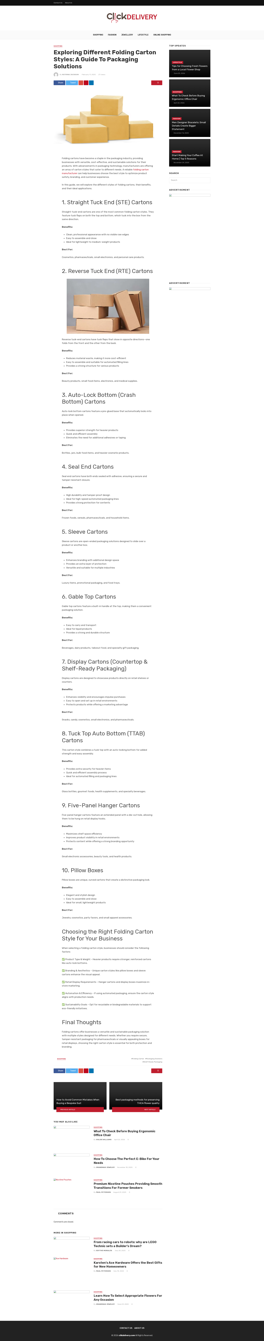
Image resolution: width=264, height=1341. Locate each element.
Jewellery (127, 35)
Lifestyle (143, 35)
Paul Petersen (103, 1192)
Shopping (98, 35)
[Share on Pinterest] (86, 82)
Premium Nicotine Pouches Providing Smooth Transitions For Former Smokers (128, 1185)
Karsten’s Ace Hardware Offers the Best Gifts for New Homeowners (128, 1264)
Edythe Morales (104, 1250)
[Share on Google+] (81, 82)
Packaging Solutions (154, 1059)
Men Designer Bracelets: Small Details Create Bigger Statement (189, 125)
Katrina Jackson (70, 74)
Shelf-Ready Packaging (153, 1062)
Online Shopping (162, 35)
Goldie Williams (104, 1140)
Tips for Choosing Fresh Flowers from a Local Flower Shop (189, 68)
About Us (68, 3)
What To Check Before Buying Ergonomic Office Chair (124, 1133)
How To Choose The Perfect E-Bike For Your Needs (126, 1160)
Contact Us (58, 3)
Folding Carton (138, 1059)
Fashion (112, 35)
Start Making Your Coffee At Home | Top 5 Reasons (187, 157)
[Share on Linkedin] (91, 82)
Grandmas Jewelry (105, 1167)
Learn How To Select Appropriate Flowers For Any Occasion (128, 1297)
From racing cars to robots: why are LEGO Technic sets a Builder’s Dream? (125, 1244)
